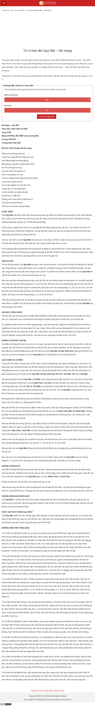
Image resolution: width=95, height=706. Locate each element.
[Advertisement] (47, 30)
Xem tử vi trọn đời (17, 10)
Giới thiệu (44, 691)
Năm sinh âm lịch (11, 95)
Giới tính (7, 105)
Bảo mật (53, 691)
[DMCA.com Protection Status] (6, 704)
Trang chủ (5, 10)
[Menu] (4, 3)
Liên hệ (61, 691)
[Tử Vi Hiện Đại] (47, 3)
